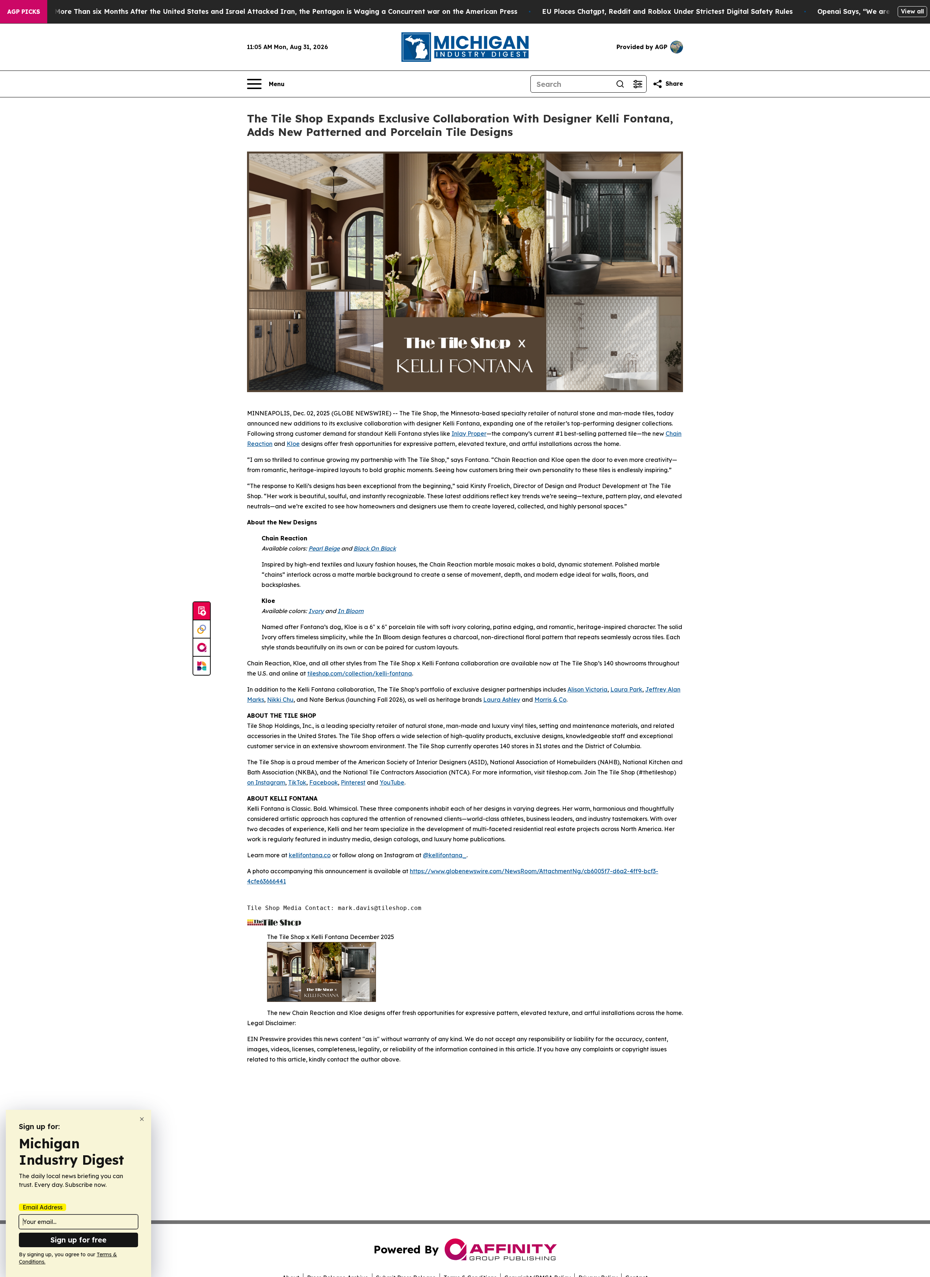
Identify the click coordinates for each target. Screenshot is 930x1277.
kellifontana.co (310, 855)
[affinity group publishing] (201, 647)
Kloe (293, 443)
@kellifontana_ (444, 855)
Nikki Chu (280, 699)
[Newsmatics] (201, 666)
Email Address (42, 1207)
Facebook (323, 782)
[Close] (141, 1119)
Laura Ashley (501, 699)
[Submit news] (201, 611)
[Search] (620, 84)
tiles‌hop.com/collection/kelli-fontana (359, 673)
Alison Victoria (587, 689)
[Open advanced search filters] (637, 84)
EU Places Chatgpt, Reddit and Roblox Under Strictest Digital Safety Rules (667, 11)
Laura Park (626, 689)
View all (912, 11)
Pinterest (353, 782)
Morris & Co (550, 699)
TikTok (297, 782)
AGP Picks (23, 11)
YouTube (392, 782)
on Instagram (266, 782)
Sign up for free (78, 1239)
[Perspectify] (201, 629)
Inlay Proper (469, 433)
